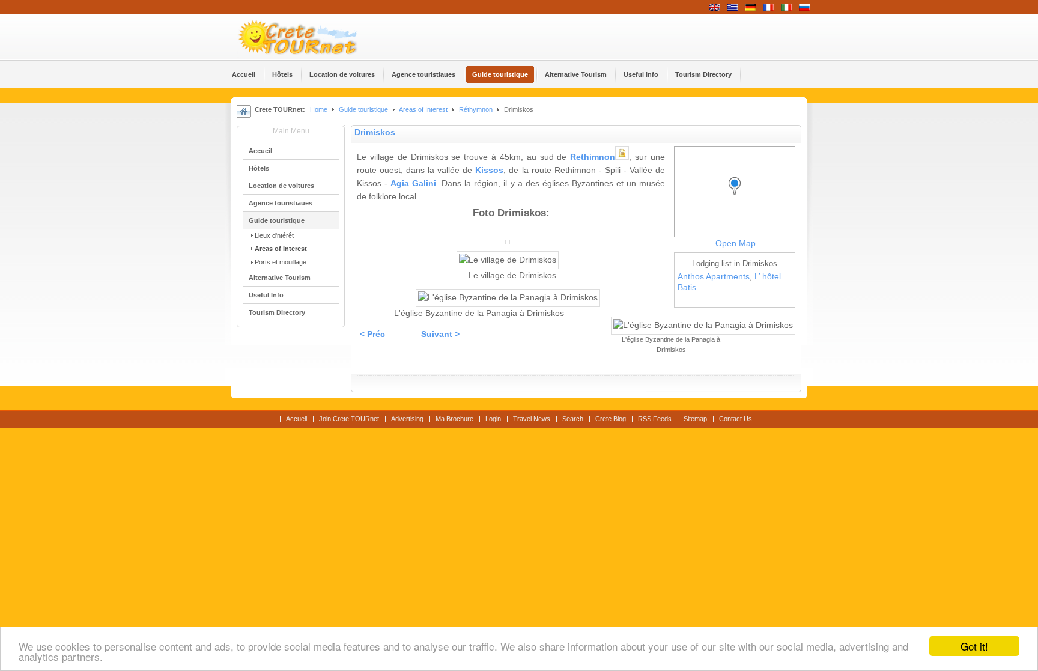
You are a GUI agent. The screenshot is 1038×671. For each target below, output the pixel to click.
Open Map (735, 243)
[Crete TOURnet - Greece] (312, 37)
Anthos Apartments (714, 276)
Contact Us (735, 418)
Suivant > (440, 334)
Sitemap (695, 418)
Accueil (296, 418)
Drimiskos (374, 132)
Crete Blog (610, 418)
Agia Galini (413, 183)
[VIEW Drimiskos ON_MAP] (737, 197)
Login (493, 418)
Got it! (974, 646)
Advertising (407, 418)
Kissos (489, 170)
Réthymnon (476, 109)
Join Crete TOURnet (349, 418)
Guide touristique (363, 109)
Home (318, 109)
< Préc (372, 334)
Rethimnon (592, 157)
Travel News (531, 418)
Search (572, 418)
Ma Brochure (454, 418)
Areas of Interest (423, 109)
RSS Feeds (655, 418)
